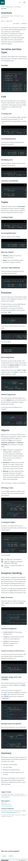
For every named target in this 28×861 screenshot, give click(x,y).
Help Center (3, 803)
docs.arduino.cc (11, 794)
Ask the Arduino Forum (6, 804)
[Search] (20, 2)
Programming (10, 7)
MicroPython (18, 7)
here (8, 797)
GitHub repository (7, 795)
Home (3, 7)
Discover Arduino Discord (6, 806)
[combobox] (13, 2)
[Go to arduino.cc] (2, 2)
